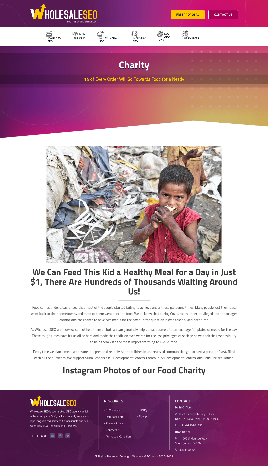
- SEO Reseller (112, 410)
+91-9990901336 (191, 425)
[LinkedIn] (52, 435)
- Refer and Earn (114, 416)
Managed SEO (54, 40)
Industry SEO (139, 40)
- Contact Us (112, 430)
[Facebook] (60, 435)
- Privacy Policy (113, 423)
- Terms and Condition (117, 436)
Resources (191, 38)
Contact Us (223, 14)
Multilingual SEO (108, 40)
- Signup (142, 416)
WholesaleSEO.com (144, 456)
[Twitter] (67, 435)
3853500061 (187, 450)
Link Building (80, 36)
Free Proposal (187, 14)
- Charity (142, 410)
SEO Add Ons (164, 36)
